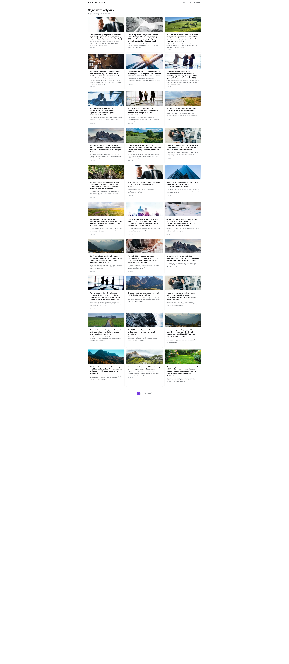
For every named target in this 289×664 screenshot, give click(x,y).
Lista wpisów (187, 2)
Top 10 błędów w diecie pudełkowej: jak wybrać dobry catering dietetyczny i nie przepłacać (142, 332)
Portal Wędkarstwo (96, 2)
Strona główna (197, 2)
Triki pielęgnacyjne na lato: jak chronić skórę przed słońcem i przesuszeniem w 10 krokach (144, 184)
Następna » (148, 393)
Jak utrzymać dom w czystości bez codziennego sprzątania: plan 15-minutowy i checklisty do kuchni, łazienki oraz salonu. (182, 258)
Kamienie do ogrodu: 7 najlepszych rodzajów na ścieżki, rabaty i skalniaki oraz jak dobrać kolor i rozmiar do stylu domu (106, 332)
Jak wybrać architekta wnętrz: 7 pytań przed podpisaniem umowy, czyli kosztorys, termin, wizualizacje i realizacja (182, 184)
